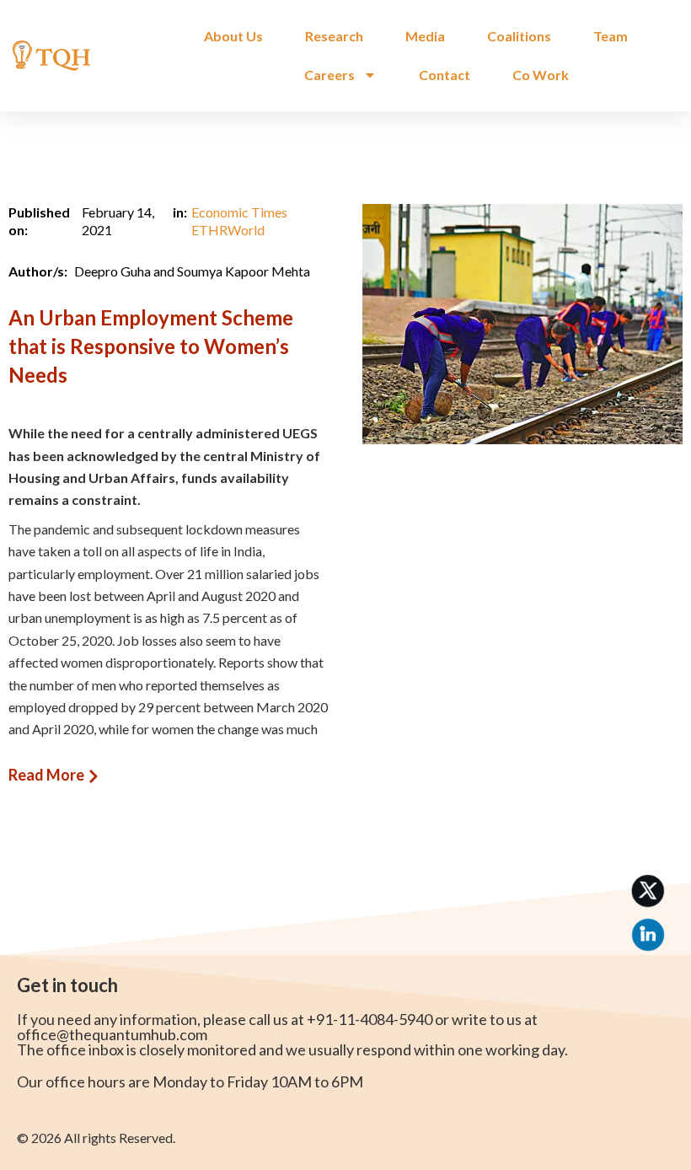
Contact (444, 75)
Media (425, 36)
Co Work (540, 75)
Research (334, 36)
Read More (46, 774)
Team (610, 36)
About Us (233, 36)
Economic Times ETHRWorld (239, 221)
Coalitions (519, 36)
